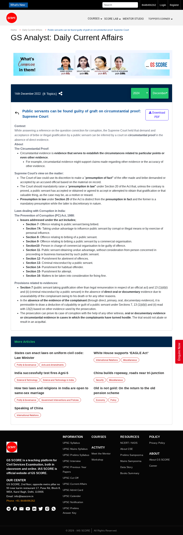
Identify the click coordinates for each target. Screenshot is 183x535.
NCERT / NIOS (128, 442)
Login (163, 5)
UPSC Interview (72, 461)
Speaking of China (28, 408)
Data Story (126, 467)
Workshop (97, 459)
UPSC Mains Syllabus (75, 448)
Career (153, 465)
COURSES (94, 18)
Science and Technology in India (58, 380)
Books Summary (129, 473)
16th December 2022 (27, 93)
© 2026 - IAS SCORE (78, 530)
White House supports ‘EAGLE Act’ (121, 353)
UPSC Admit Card (73, 490)
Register (174, 5)
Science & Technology (27, 380)
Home (14, 30)
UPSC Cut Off (71, 477)
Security (100, 380)
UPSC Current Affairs (75, 483)
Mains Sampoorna (130, 461)
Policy (113, 400)
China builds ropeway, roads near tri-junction (129, 373)
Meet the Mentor (101, 453)
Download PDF (158, 115)
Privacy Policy (157, 442)
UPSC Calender (72, 496)
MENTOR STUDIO (133, 18)
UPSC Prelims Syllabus (76, 455)
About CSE (126, 448)
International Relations (107, 360)
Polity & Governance (26, 365)
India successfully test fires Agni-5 (41, 373)
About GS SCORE (159, 459)
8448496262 (149, 5)
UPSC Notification (73, 502)
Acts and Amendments (52, 365)
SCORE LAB (111, 18)
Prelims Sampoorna (131, 455)
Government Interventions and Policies (60, 400)
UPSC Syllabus (71, 442)
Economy (100, 400)
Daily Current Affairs (32, 30)
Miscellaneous (130, 360)
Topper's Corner (159, 18)
